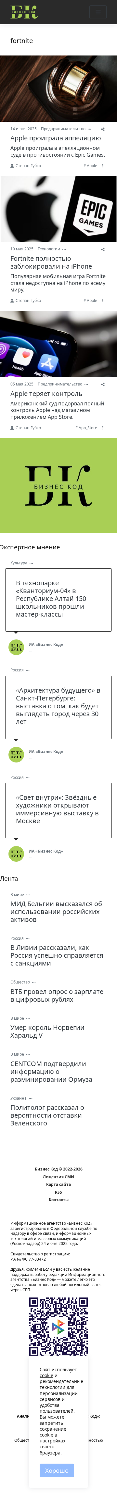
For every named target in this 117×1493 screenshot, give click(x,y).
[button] (98, 12)
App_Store (88, 428)
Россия (17, 670)
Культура (18, 563)
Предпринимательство (63, 129)
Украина (18, 1098)
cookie (46, 1375)
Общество (20, 982)
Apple (92, 165)
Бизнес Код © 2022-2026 (59, 1169)
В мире (17, 894)
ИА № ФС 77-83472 (28, 1259)
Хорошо (57, 1470)
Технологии (49, 249)
